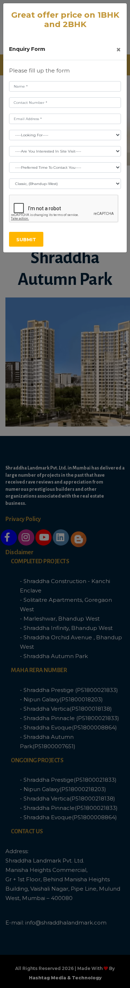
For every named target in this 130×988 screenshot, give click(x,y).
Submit (26, 239)
